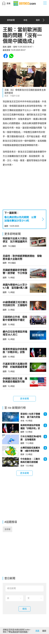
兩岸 (22, 454)
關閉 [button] (44, 631)
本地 (22, 421)
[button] (6, 3)
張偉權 (7, 529)
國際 (6, 226)
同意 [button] (37, 631)
